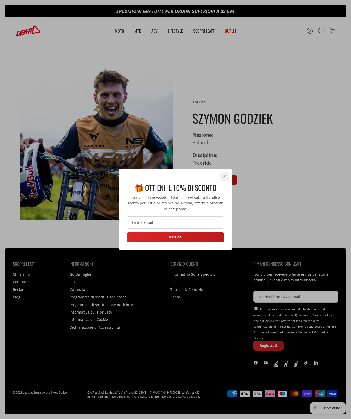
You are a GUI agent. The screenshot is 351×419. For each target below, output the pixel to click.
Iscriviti (175, 237)
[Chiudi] (224, 176)
